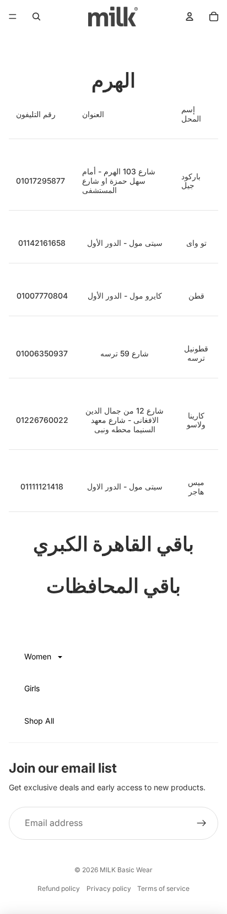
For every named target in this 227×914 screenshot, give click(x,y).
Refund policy (58, 888)
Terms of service (163, 888)
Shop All (39, 720)
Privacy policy (109, 888)
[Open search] (36, 16)
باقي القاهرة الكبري (113, 544)
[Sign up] (201, 823)
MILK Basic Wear (126, 870)
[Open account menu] (189, 16)
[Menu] (12, 16)
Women (38, 656)
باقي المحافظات (113, 586)
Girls (32, 688)
